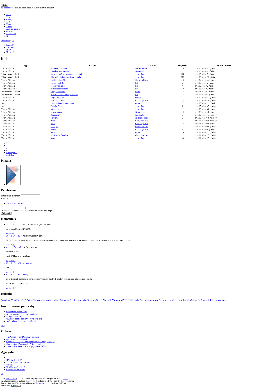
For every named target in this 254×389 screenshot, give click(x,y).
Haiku (84, 300)
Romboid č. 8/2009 (59, 68)
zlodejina (54, 126)
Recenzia (77, 300)
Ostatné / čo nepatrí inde (16, 312)
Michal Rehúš (141, 68)
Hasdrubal (139, 71)
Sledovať (10, 47)
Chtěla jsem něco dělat (15, 369)
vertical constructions (59, 89)
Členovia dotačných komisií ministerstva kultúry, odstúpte (30, 342)
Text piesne (6, 300)
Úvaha (136, 300)
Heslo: (4, 198)
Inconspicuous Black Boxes (18, 362)
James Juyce (140, 74)
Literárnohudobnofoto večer (62, 103)
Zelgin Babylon (57, 97)
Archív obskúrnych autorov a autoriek (66, 74)
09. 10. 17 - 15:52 (13, 263)
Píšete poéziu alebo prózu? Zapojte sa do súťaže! (26, 346)
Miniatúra (117, 300)
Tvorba (9, 17)
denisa (138, 97)
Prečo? (53, 121)
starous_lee (27, 263)
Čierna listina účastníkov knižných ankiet (23, 344)
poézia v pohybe (57, 83)
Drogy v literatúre (58, 92)
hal (13, 40)
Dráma (99, 300)
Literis (65, 378)
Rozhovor (91, 300)
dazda (137, 92)
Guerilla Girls (56, 106)
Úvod (8, 14)
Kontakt (9, 36)
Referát (30, 300)
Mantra (53, 138)
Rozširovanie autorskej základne (64, 94)
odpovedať (10, 233)
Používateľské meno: (10, 196)
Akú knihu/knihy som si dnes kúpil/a (66, 77)
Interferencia (56, 109)
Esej (141, 300)
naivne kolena (56, 112)
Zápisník (107, 300)
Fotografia (205, 300)
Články (9, 19)
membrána (5, 8)
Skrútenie (54, 118)
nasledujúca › (11, 152)
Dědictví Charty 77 (14, 360)
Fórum (9, 24)
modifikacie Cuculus (59, 135)
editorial (9, 365)
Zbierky (9, 26)
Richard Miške (141, 118)
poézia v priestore (58, 86)
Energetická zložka (58, 100)
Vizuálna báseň (18, 300)
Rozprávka (195, 300)
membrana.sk (11, 378)
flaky (53, 132)
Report (179, 300)
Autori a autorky (13, 29)
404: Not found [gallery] (16, 339)
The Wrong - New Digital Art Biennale (22, 337)
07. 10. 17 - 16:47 (13, 274)
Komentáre (11, 34)
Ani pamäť (55, 115)
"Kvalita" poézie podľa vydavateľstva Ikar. (24, 319)
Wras (53, 123)
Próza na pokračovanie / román (159, 300)
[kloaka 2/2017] (13, 184)
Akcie (8, 22)
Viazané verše (39, 300)
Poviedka (127, 300)
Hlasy (8, 50)
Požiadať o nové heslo (15, 203)
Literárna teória (66, 300)
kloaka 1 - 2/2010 (58, 80)
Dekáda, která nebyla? (15, 367)
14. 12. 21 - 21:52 (13, 224)
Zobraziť (10, 45)
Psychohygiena (218, 300)
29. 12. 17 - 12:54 (13, 236)
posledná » (10, 155)
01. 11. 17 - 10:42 (13, 247)
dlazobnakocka (141, 126)
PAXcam (40, 383)
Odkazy (9, 31)
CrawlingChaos (141, 80)
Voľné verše (53, 300)
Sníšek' (53, 129)
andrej (25, 274)
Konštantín (139, 115)
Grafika (187, 300)
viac (2, 326)
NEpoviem (139, 112)
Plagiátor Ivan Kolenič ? (61, 71)
